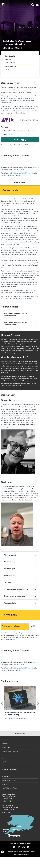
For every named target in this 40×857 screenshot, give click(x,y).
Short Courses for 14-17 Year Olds (22, 173)
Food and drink (10, 575)
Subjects (5, 744)
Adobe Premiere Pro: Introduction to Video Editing (20, 705)
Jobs (4, 766)
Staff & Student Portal (9, 788)
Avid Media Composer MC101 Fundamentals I (15, 314)
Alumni (4, 784)
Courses (5, 740)
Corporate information (9, 770)
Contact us (6, 776)
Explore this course (19, 182)
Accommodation (10, 603)
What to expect (10, 555)
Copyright (27, 851)
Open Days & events (9, 780)
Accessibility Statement (13, 851)
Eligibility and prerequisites (14, 596)
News (4, 758)
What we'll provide (11, 568)
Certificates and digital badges (16, 589)
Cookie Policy (22, 851)
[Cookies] (2, 852)
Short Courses (20, 733)
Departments (6, 747)
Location (7, 582)
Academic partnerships (10, 751)
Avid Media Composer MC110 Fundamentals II (15, 323)
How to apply (20, 139)
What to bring (9, 562)
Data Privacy (33, 851)
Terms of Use (26, 854)
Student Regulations (18, 854)
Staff (3, 762)
